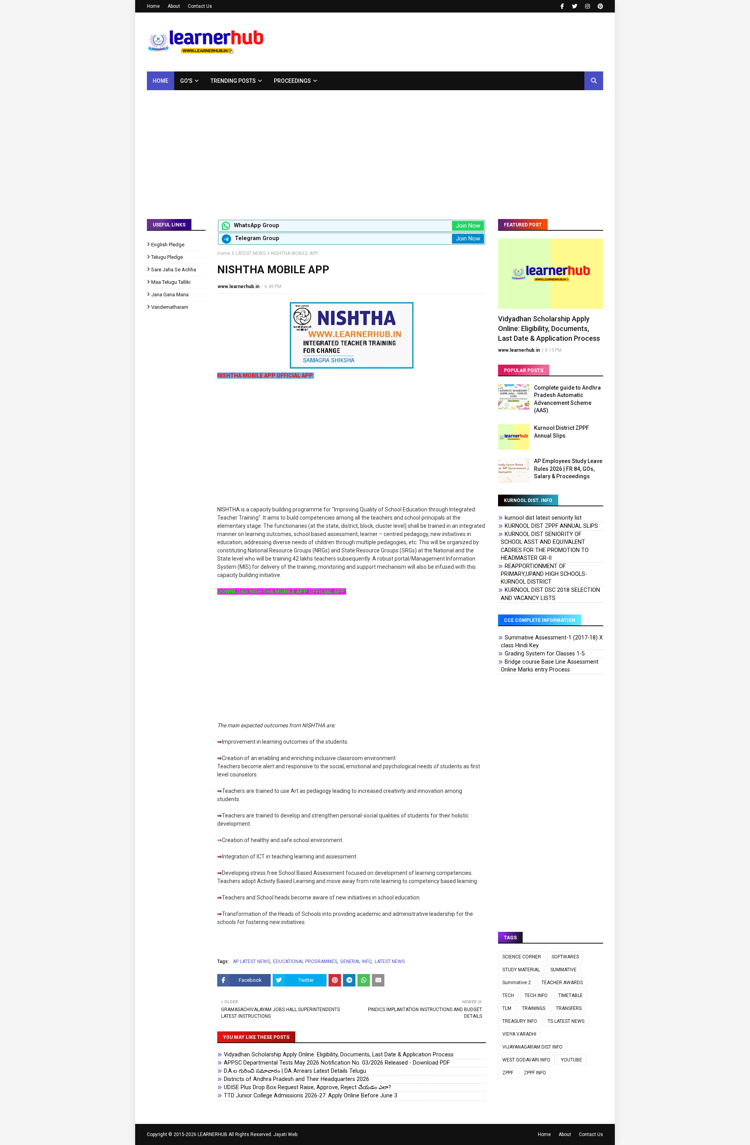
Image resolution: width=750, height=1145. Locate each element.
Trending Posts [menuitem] (233, 81)
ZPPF (507, 1073)
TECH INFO (536, 995)
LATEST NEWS (251, 253)
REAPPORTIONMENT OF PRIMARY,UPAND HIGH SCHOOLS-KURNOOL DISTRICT (544, 574)
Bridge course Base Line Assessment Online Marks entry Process (549, 666)
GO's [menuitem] (186, 81)
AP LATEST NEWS (251, 961)
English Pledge (167, 245)
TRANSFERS (569, 1008)
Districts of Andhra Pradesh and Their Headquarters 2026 (296, 1079)
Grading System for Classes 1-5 (545, 653)
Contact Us (200, 6)
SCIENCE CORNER (521, 957)
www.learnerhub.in (238, 286)
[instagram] (587, 6)
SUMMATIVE (563, 969)
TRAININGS (533, 1008)
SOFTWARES (565, 957)
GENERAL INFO (355, 961)
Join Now (468, 225)
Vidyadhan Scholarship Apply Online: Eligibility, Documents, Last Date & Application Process (339, 1054)
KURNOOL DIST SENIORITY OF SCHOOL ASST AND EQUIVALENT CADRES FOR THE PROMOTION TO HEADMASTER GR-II (545, 546)
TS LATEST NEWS (566, 1021)
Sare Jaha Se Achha (173, 269)
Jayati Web (285, 1134)
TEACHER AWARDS (562, 982)
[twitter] (574, 6)
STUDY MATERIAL (521, 969)
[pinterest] (599, 6)
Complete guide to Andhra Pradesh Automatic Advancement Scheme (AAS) (567, 399)
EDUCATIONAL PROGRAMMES (305, 961)
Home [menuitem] (160, 81)
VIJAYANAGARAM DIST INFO (532, 1047)
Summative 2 (516, 982)
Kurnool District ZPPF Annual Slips (561, 432)
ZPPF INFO (535, 1073)
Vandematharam (169, 307)
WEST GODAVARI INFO (526, 1060)
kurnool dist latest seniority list (543, 518)
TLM (506, 1008)
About (174, 6)
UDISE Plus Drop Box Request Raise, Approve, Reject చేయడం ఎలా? (307, 1087)
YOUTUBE (571, 1060)
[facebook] (562, 6)
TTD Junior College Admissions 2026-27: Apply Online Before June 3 (310, 1095)
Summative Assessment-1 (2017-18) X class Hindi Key (552, 641)
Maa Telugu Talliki (171, 282)
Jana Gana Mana (170, 294)
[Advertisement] (375, 148)
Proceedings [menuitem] (292, 81)
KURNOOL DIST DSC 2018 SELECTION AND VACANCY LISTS (550, 594)
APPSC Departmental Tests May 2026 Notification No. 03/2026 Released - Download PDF (337, 1063)
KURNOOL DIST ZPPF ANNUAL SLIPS (551, 526)
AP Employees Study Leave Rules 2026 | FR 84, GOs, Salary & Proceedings (568, 468)
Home (153, 6)
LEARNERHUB (212, 1134)
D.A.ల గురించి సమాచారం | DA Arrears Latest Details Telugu (295, 1071)
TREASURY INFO (519, 1021)
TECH (508, 995)
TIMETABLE (570, 995)
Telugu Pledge (167, 257)
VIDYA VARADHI (519, 1034)
